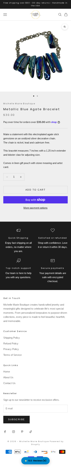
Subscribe (16, 419)
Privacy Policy (11, 349)
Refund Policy (10, 343)
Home (6, 371)
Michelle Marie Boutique (19, 103)
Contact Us (9, 383)
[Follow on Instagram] (13, 431)
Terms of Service (12, 354)
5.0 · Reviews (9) (37, 460)
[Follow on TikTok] (30, 431)
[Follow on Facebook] (5, 431)
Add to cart (35, 189)
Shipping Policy (11, 337)
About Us (8, 377)
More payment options (35, 207)
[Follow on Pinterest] (22, 431)
